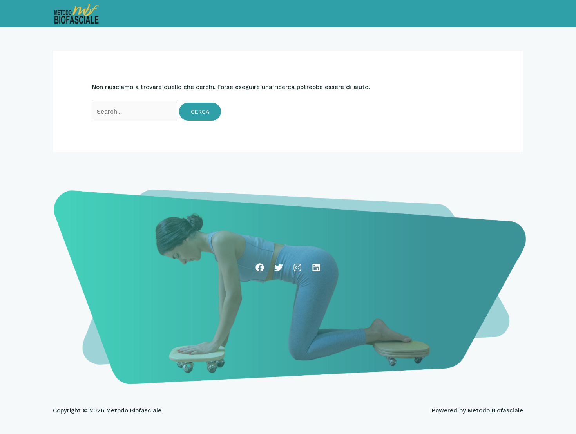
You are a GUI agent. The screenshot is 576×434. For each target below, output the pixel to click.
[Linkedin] (316, 267)
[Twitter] (278, 267)
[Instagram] (297, 267)
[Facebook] (259, 267)
